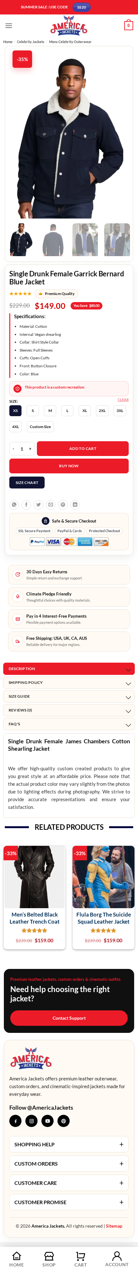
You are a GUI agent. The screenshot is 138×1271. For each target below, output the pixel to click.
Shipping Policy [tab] (26, 682)
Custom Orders (69, 1163)
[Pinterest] (63, 1121)
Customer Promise (69, 1201)
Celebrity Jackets (30, 42)
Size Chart (27, 482)
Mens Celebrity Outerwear (70, 42)
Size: (13, 401)
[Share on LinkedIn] (75, 505)
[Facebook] (15, 1121)
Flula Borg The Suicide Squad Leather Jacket (103, 918)
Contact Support (69, 1018)
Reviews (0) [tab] (20, 710)
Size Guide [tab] (19, 696)
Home (8, 42)
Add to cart (82, 448)
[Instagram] (31, 1121)
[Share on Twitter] (38, 505)
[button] (9, 25)
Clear (123, 399)
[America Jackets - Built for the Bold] (69, 25)
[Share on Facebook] (26, 505)
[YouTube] (47, 1121)
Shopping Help (69, 1144)
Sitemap (114, 1226)
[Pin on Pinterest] (63, 505)
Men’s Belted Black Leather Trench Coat (35, 918)
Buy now (69, 465)
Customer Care (69, 1182)
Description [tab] (22, 668)
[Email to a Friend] (51, 505)
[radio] (15, 410)
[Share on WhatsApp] (14, 505)
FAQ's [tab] (14, 723)
